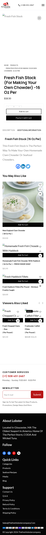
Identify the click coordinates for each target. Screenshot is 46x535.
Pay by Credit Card (24, 118)
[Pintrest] (14, 453)
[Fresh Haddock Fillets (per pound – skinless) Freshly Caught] (23, 276)
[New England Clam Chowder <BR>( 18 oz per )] (23, 202)
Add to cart (23, 111)
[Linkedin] (23, 166)
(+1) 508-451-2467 (13, 376)
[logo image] (5, 4)
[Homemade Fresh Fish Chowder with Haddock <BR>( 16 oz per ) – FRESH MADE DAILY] (23, 248)
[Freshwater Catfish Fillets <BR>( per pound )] (34, 313)
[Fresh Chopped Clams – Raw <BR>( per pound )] (12, 313)
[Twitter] (28, 166)
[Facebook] (18, 166)
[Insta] (9, 453)
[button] (39, 303)
